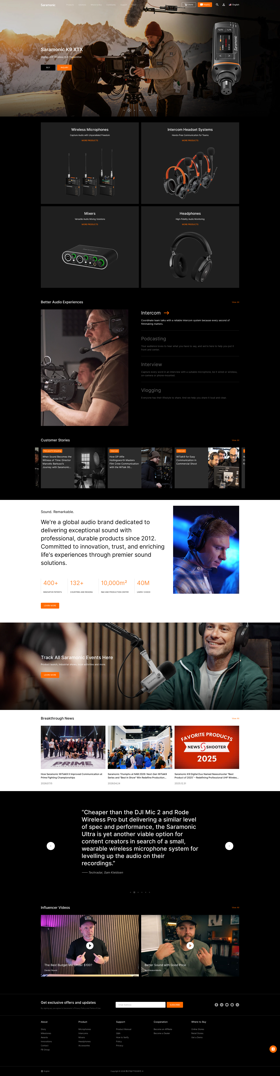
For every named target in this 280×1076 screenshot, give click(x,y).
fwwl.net (166, 1071)
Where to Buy (96, 5)
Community (111, 5)
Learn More (50, 605)
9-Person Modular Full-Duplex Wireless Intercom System (72, 57)
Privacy (119, 1045)
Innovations (46, 1041)
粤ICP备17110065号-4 (134, 1071)
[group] (73, 467)
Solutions (82, 5)
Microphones (84, 1029)
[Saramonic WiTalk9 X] (140, 58)
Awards (44, 1037)
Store (190, 4)
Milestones (46, 1033)
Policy (119, 1041)
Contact (44, 1045)
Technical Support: (155, 1071)
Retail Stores (197, 1033)
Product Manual (123, 1029)
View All (235, 302)
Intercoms (83, 1033)
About (134, 5)
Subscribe (175, 1005)
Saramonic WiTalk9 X (64, 49)
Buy (48, 67)
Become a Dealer (162, 1033)
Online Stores (197, 1029)
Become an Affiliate (163, 1029)
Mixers (81, 1037)
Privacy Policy (80, 1008)
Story (43, 1029)
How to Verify (122, 1037)
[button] (51, 846)
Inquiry (207, 4)
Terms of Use (95, 1008)
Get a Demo (197, 1037)
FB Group (45, 1049)
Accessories (84, 1045)
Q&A (118, 1033)
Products (70, 5)
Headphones (84, 1041)
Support (123, 5)
